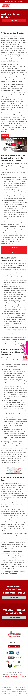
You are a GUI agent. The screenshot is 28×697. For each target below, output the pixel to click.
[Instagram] (12, 646)
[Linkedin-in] (18, 646)
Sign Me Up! (14, 597)
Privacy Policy (14, 676)
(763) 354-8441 (14, 642)
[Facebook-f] (9, 646)
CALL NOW (5, 135)
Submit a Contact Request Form (14, 251)
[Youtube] (15, 646)
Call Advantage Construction (10, 572)
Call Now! (14, 20)
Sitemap (23, 676)
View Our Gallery (14, 617)
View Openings (18, 1)
